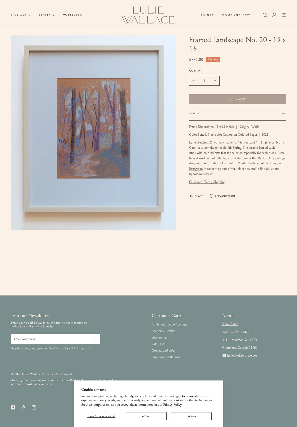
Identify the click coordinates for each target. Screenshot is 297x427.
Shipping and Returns (166, 357)
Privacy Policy (172, 405)
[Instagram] (34, 407)
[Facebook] (13, 407)
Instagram (195, 169)
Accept (146, 416)
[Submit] (94, 339)
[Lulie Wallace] (148, 15)
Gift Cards (158, 344)
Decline (191, 416)
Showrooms (159, 337)
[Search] (265, 15)
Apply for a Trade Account (169, 324)
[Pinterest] (23, 407)
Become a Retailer (163, 331)
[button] (21, 15)
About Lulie (230, 324)
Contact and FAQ (163, 350)
